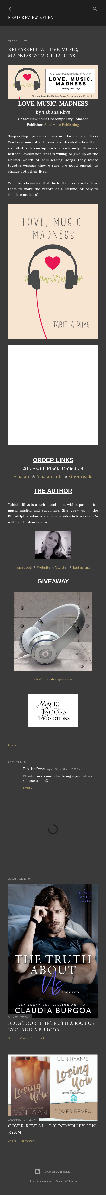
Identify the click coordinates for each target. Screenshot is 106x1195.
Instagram (81, 567)
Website (43, 567)
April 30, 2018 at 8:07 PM (65, 769)
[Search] (95, 8)
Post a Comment (32, 1038)
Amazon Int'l (49, 476)
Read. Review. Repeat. (32, 17)
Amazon (22, 476)
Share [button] (12, 744)
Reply (27, 788)
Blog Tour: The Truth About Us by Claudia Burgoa (51, 1026)
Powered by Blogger (56, 1171)
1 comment (28, 1140)
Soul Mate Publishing (61, 124)
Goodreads (80, 476)
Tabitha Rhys (34, 769)
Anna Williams (66, 1181)
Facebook (24, 567)
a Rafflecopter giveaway (53, 679)
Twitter (61, 567)
